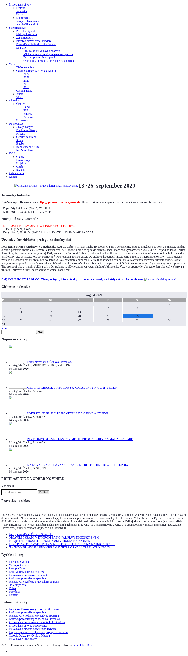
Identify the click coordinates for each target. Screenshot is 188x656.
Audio (20, 93)
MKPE (28, 113)
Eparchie (21, 47)
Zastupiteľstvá (24, 37)
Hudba (20, 143)
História (20, 7)
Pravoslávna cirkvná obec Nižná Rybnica (33, 628)
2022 (26, 74)
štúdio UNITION (82, 645)
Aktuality (14, 100)
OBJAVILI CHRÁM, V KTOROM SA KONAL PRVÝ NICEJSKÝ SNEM (54, 537)
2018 (26, 87)
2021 (26, 77)
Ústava (20, 14)
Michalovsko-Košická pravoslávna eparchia (34, 581)
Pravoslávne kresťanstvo (23, 638)
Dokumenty (23, 17)
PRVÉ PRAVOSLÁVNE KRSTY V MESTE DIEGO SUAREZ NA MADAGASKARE (62, 544)
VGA (12, 153)
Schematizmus (17, 27)
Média (12, 64)
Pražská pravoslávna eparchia (41, 57)
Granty (20, 156)
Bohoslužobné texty (27, 146)
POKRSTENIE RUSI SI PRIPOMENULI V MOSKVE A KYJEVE (49, 540)
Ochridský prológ (26, 136)
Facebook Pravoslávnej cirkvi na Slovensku (34, 609)
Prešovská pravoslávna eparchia (42, 50)
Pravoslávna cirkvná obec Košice (28, 625)
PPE (26, 110)
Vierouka (21, 11)
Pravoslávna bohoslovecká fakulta (36, 44)
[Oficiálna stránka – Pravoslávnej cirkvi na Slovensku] (46, 185)
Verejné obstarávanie (28, 21)
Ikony (19, 140)
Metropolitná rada (26, 34)
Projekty (21, 163)
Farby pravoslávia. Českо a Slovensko (31, 534)
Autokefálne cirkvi (27, 24)
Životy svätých (24, 127)
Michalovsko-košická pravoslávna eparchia (48, 54)
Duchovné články (26, 130)
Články (20, 103)
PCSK (27, 107)
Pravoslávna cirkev (20, 4)
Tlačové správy (25, 67)
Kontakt (21, 170)
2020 (26, 80)
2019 (26, 83)
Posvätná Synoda (26, 31)
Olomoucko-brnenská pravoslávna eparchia (49, 60)
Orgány (20, 166)
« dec (4, 328)
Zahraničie (30, 117)
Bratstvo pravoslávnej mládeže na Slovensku (35, 619)
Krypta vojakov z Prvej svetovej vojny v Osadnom (38, 632)
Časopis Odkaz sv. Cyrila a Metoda (36, 70)
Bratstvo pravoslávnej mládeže (34, 40)
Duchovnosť (16, 123)
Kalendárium (16, 173)
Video (19, 97)
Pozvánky (22, 120)
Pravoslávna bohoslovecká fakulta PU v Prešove (37, 622)
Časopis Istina (24, 90)
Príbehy (20, 133)
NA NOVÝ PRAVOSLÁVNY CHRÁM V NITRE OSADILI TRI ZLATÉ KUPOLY (59, 547)
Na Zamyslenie (25, 150)
